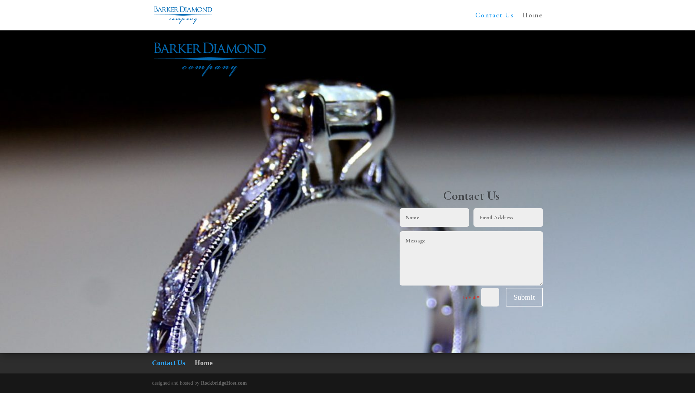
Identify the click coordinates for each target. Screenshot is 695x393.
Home (533, 16)
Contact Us (494, 16)
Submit (524, 297)
